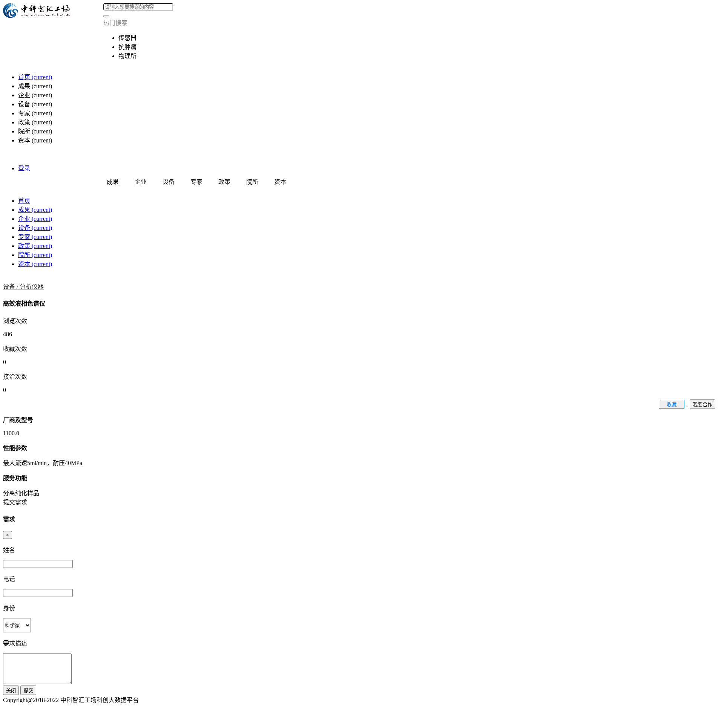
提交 (28, 690)
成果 (35, 210)
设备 (35, 228)
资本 (35, 264)
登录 (24, 168)
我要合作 (702, 404)
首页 (35, 77)
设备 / (11, 286)
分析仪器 (32, 286)
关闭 (11, 690)
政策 (35, 246)
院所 (35, 255)
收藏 (671, 404)
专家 (35, 237)
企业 (35, 219)
